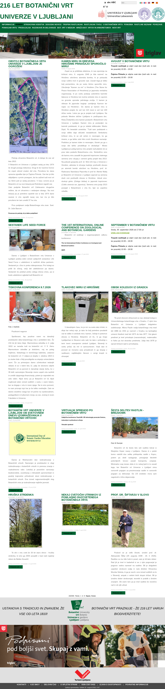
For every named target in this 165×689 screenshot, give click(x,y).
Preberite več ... (15, 220)
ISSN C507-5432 (88, 684)
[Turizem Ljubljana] (82, 681)
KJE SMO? (35, 684)
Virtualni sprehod (67, 424)
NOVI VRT (116, 28)
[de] (152, 3)
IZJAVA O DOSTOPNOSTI (110, 684)
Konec (93, 596)
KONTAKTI (21, 684)
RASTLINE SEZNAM (142, 24)
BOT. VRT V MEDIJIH (66, 28)
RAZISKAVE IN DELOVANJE (44, 28)
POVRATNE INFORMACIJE (136, 684)
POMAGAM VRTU (9, 28)
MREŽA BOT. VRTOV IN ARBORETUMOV (93, 28)
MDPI (63, 250)
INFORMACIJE (8, 24)
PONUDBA (128, 24)
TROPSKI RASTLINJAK (73, 24)
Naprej (88, 596)
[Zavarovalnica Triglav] (82, 667)
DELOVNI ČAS (50, 684)
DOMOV (19, 24)
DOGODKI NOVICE (53, 24)
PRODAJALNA (24, 28)
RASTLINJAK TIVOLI (93, 24)
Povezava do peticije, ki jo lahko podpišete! (23, 213)
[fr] (145, 3)
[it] (141, 3)
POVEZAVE (157, 24)
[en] (149, 3)
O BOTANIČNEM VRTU (113, 24)
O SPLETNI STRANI (68, 684)
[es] (156, 3)
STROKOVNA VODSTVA (34, 24)
